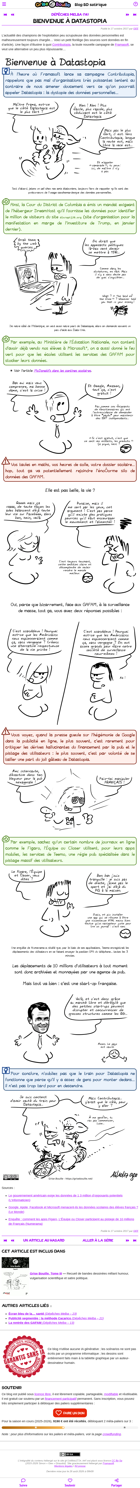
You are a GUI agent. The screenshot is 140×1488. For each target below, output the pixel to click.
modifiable (111, 1394)
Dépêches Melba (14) (70, 14)
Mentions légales (63, 1466)
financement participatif (60, 1398)
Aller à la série (97, 1240)
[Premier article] (5, 14)
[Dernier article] (134, 14)
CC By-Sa (117, 1460)
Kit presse (80, 1466)
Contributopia (61, 44)
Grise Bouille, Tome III (46, 1273)
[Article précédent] (12, 14)
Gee (135, 28)
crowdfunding (112, 1434)
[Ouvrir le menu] (4, 4)
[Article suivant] (127, 14)
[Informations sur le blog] (136, 4)
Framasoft (122, 44)
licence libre (42, 1394)
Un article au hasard (44, 1240)
